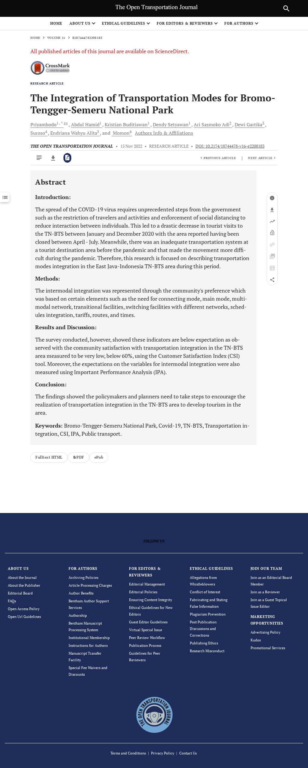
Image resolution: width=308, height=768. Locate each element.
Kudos (256, 640)
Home (56, 23)
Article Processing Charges (90, 585)
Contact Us (188, 753)
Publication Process (145, 645)
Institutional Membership (89, 637)
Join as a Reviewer (265, 592)
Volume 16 (56, 38)
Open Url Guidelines (24, 616)
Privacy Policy (162, 753)
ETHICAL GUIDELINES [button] (123, 23)
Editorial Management (147, 584)
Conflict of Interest (205, 592)
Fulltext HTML (48, 457)
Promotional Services (268, 648)
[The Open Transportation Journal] (154, 714)
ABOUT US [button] (80, 23)
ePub (98, 457)
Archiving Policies (83, 577)
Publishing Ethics (204, 643)
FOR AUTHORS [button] (239, 23)
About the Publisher (24, 585)
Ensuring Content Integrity (150, 600)
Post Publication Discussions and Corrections (203, 628)
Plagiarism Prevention (208, 614)
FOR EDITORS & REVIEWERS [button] (185, 23)
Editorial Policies (143, 592)
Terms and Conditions (128, 753)
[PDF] (67, 158)
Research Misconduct (207, 651)
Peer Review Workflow (147, 637)
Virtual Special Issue (145, 630)
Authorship (78, 615)
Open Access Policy (23, 609)
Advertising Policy (265, 632)
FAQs (12, 601)
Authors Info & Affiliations (164, 133)
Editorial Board (20, 593)
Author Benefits (81, 593)
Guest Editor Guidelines (148, 622)
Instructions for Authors (88, 645)
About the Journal (22, 577)
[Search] (286, 8)
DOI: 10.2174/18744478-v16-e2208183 (230, 146)
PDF (80, 457)
